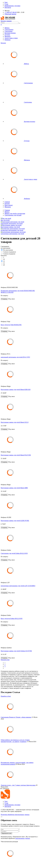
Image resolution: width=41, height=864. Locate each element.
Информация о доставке (12, 6)
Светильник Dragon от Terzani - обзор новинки (16, 717)
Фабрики (7, 40)
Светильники (9, 29)
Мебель (7, 28)
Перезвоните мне (6, 833)
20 (4, 265)
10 (4, 259)
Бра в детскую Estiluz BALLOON (11, 618)
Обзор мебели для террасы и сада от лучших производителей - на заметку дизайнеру (15, 740)
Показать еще (5, 659)
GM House (5, 788)
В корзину (4, 299)
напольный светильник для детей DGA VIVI (15, 357)
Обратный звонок (10, 14)
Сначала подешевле (9, 252)
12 (4, 261)
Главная (7, 202)
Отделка (7, 34)
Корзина (8, 207)
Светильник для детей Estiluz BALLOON (14, 553)
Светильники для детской (13, 215)
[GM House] (8, 19)
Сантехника (8, 31)
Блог (6, 2)
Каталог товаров (6, 21)
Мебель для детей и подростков (15, 213)
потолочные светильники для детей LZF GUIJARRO (18, 586)
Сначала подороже (9, 254)
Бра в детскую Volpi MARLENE (11, 325)
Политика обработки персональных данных (15, 814)
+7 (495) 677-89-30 (10, 12)
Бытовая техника (10, 33)
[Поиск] (19, 23)
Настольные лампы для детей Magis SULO (15, 422)
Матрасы (7, 36)
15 (4, 263)
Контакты (8, 7)
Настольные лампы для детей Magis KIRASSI (15, 389)
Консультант (9, 205)
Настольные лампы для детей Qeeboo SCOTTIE (16, 651)
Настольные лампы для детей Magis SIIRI (14, 488)
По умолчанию (8, 250)
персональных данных (22, 838)
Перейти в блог (6, 696)
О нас (6, 4)
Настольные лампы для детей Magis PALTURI (16, 455)
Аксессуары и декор (11, 38)
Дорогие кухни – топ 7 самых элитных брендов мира (18, 785)
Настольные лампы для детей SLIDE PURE (15, 520)
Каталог (3, 43)
